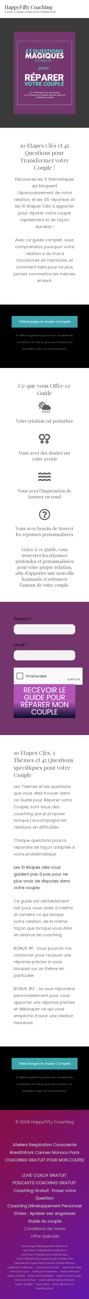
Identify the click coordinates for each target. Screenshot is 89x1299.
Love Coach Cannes (47, 1267)
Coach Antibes (24, 1284)
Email (21, 645)
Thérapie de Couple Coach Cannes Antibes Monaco (44, 1263)
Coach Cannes (16, 1276)
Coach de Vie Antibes (40, 1276)
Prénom (23, 619)
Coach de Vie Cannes (68, 1276)
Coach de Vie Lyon (63, 1284)
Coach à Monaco (70, 1271)
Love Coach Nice (71, 1267)
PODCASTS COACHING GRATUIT (44, 1183)
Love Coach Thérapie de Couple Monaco (44, 1254)
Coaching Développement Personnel (44, 1206)
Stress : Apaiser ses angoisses (45, 1213)
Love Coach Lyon (19, 1271)
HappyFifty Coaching (28, 7)
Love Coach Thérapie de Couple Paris (44, 1250)
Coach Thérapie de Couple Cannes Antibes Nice (44, 1258)
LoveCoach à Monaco (20, 1267)
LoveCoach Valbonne (44, 1271)
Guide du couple (44, 1221)
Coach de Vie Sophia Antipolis (57, 1280)
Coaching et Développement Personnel (44, 1246)
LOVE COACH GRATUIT (44, 1175)
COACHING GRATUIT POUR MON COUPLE (44, 1160)
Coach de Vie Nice (25, 1280)
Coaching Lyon (44, 1288)
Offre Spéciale (44, 1236)
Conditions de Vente (44, 1228)
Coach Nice (42, 1284)
